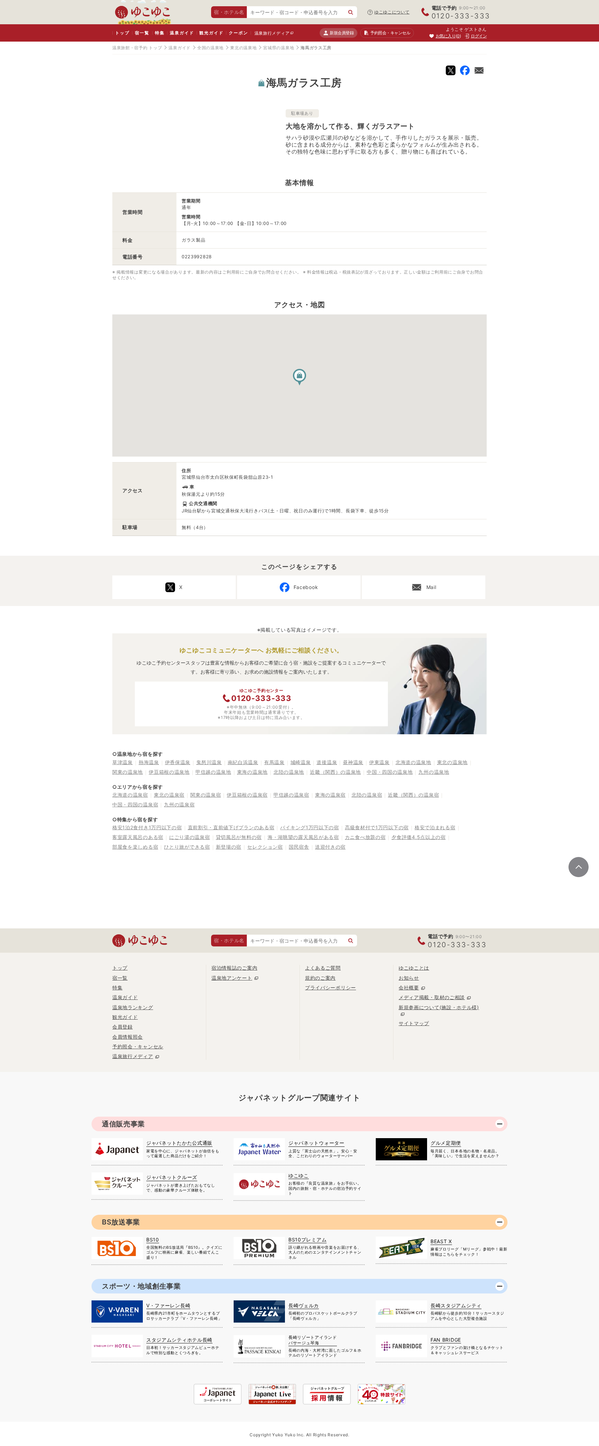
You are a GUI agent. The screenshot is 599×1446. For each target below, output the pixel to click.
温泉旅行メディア (272, 33)
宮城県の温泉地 (278, 47)
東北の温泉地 (243, 47)
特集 (160, 32)
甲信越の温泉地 (213, 772)
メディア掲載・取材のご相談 (432, 997)
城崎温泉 (300, 762)
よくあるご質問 (323, 968)
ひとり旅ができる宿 (187, 847)
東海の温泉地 (252, 772)
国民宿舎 (299, 847)
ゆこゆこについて (392, 12)
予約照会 (390, 32)
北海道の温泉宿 (130, 795)
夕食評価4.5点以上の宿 (418, 837)
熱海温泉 (149, 762)
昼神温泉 (353, 762)
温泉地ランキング (132, 1007)
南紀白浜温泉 (243, 762)
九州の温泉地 (433, 772)
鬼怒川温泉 (209, 762)
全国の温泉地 (210, 47)
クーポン (238, 32)
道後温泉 (326, 762)
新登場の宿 (229, 847)
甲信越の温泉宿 (291, 795)
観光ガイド (211, 32)
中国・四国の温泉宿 (135, 804)
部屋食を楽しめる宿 (135, 847)
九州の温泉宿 (179, 804)
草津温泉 (122, 762)
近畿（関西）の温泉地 (335, 772)
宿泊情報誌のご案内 (234, 968)
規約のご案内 (320, 978)
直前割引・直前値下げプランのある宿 (231, 827)
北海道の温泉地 (413, 762)
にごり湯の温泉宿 (189, 837)
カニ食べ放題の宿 (365, 837)
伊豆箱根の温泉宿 (247, 795)
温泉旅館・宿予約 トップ (137, 47)
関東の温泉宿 (205, 795)
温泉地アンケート (231, 978)
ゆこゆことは (414, 968)
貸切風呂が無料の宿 (239, 837)
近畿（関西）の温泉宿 (413, 795)
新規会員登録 (342, 32)
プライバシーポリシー (330, 987)
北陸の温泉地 (289, 772)
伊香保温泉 (178, 762)
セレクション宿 (265, 847)
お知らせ (409, 978)
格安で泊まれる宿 (435, 827)
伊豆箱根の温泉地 (169, 772)
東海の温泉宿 (330, 795)
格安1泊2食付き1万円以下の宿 (147, 827)
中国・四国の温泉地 (390, 772)
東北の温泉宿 (169, 795)
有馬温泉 (274, 762)
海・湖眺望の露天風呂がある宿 (303, 837)
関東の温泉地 (127, 772)
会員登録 (122, 1027)
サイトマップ (414, 1023)
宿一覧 (142, 32)
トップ (122, 32)
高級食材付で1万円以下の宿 (377, 827)
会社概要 (409, 987)
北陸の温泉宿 (366, 795)
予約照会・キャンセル (137, 1046)
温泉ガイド (182, 32)
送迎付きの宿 (330, 847)
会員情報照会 (127, 1037)
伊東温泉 (379, 762)
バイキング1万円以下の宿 (309, 827)
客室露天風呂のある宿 (137, 837)
